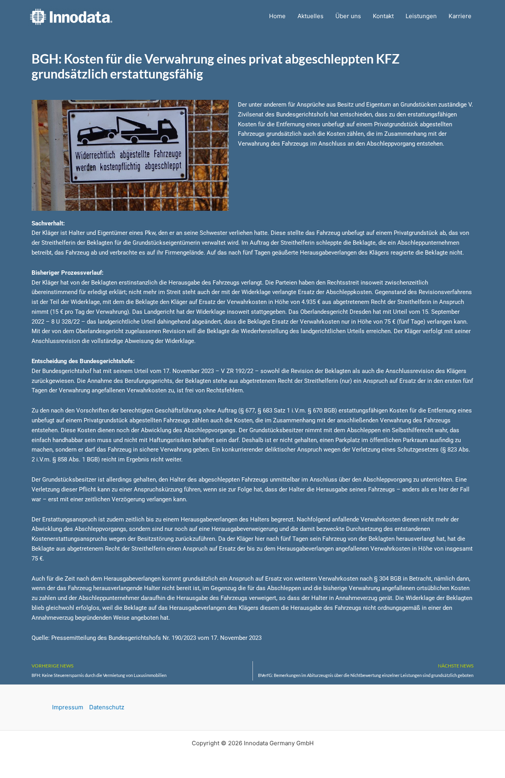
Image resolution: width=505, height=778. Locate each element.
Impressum (67, 707)
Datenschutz (106, 707)
